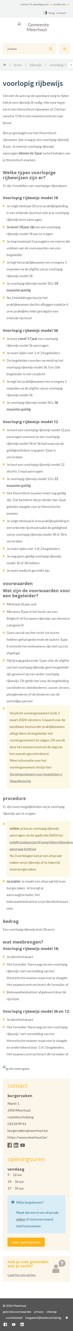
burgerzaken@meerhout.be (27, 1130)
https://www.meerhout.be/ (27, 1137)
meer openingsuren (26, 1242)
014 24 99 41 (16, 1124)
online (20, 1219)
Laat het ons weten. (21, 1275)
